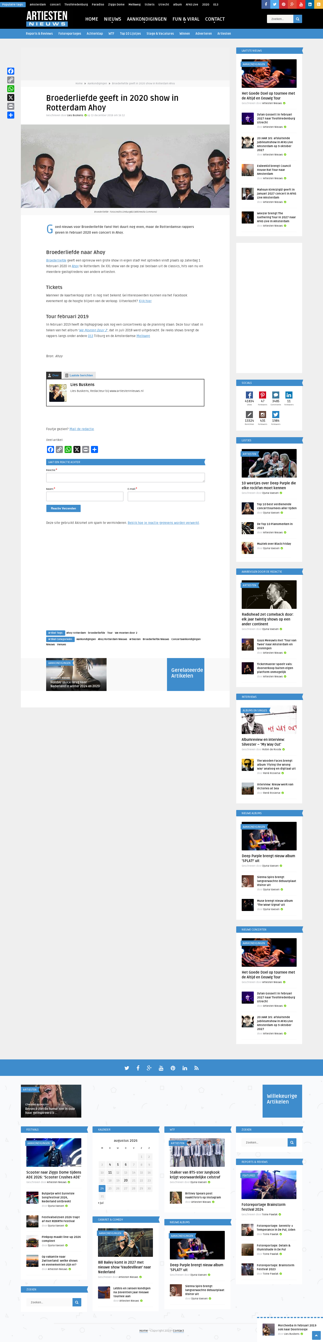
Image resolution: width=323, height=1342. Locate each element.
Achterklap (95, 34)
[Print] (10, 106)
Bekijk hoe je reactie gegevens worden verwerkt (163, 523)
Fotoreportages (69, 34)
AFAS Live (192, 4)
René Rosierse (271, 773)
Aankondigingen (97, 83)
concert (55, 4)
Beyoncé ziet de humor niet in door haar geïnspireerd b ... (50, 1111)
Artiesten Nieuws (60, 677)
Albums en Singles (255, 710)
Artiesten (224, 34)
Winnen (185, 34)
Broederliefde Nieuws (156, 639)
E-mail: (132, 489)
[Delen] (10, 115)
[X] (10, 97)
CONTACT (215, 19)
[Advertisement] (125, 581)
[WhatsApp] (10, 88)
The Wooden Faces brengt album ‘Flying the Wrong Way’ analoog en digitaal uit (276, 764)
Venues (61, 644)
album (177, 4)
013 (215, 4)
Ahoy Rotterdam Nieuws (112, 639)
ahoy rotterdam (76, 633)
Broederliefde (56, 260)
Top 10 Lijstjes (130, 34)
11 (110, 1172)
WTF (111, 34)
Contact (178, 1331)
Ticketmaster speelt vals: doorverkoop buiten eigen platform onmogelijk (275, 668)
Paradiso (98, 4)
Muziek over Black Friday (274, 544)
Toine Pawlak (270, 1214)
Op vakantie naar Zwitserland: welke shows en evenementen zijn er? (60, 1260)
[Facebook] (10, 71)
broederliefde (96, 633)
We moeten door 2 (126, 633)
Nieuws (50, 644)
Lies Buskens (75, 115)
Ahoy (75, 266)
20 (126, 1180)
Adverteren (204, 34)
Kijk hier (145, 301)
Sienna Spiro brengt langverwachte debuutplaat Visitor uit (276, 881)
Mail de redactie (81, 429)
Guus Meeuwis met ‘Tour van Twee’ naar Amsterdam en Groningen (276, 644)
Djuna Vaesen (270, 493)
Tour (110, 633)
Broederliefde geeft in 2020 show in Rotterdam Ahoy (143, 83)
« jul (100, 1203)
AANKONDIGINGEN (147, 19)
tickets (149, 4)
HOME (91, 19)
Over (55, 375)
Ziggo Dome (116, 4)
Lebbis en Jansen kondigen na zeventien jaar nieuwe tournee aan (132, 1292)
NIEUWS (112, 19)
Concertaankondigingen (186, 639)
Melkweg (135, 4)
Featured (249, 1175)
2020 (205, 4)
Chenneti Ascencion (37, 1104)
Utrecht (163, 4)
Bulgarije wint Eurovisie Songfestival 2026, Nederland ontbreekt (58, 1197)
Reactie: (51, 470)
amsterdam (38, 4)
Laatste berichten (81, 375)
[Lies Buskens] (58, 401)
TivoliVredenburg (76, 4)
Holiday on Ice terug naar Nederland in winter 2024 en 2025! (75, 684)
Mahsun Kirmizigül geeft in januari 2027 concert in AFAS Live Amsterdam (276, 193)
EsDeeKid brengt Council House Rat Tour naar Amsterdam (274, 170)
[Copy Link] (10, 80)
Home (79, 83)
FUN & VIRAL (186, 19)
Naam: (50, 489)
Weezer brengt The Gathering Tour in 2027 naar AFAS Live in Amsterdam (276, 217)
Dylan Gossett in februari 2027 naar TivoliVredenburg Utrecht (276, 118)
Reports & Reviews (39, 34)
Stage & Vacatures (160, 34)
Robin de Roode (271, 749)
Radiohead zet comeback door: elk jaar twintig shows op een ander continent (268, 619)
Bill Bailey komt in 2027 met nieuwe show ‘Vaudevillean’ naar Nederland (124, 1267)
